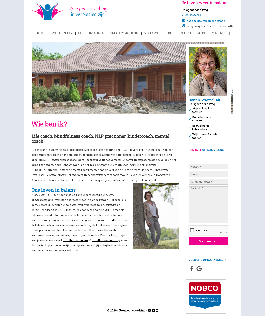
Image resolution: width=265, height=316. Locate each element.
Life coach (38, 215)
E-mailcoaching (123, 33)
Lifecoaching (90, 33)
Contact (218, 33)
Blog (201, 33)
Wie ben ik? (62, 33)
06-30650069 (193, 15)
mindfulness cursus (75, 240)
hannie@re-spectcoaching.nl (206, 21)
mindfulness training (106, 240)
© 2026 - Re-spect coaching (126, 310)
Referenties (179, 33)
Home (41, 33)
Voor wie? (153, 33)
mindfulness (115, 220)
